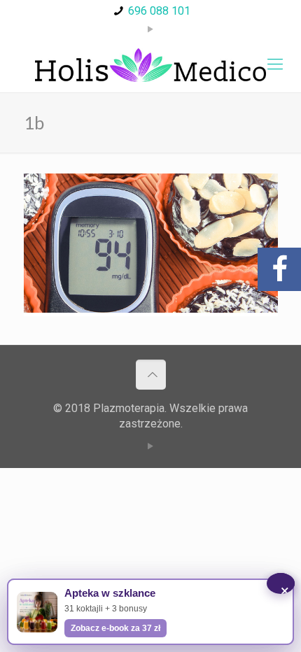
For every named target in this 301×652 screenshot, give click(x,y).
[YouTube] (151, 29)
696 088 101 (159, 10)
